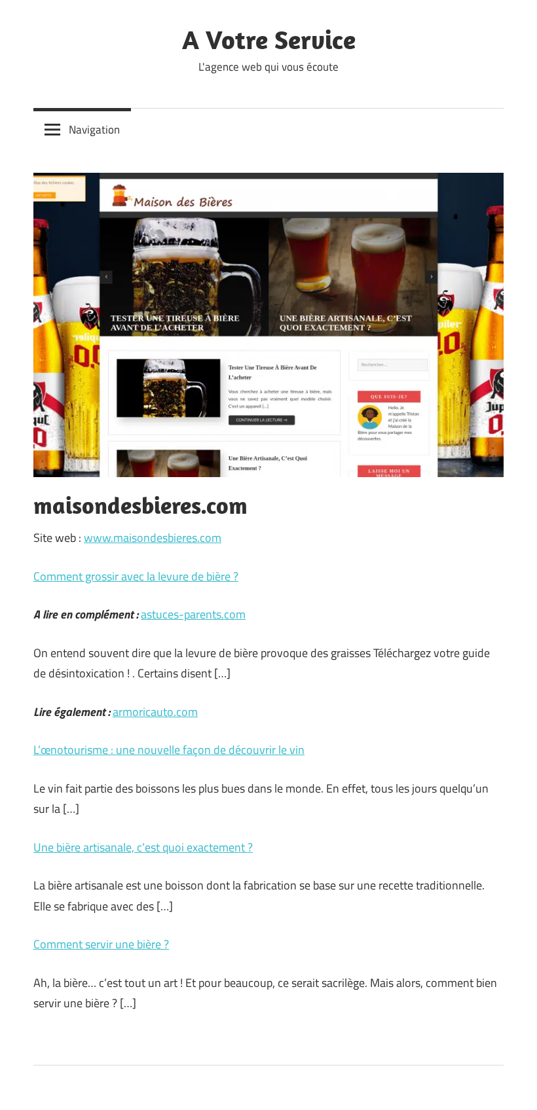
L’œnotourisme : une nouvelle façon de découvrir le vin (169, 750)
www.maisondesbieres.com (152, 537)
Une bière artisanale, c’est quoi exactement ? (143, 847)
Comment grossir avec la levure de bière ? (135, 576)
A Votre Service (269, 39)
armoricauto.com (155, 712)
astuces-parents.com (193, 614)
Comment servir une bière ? (101, 944)
